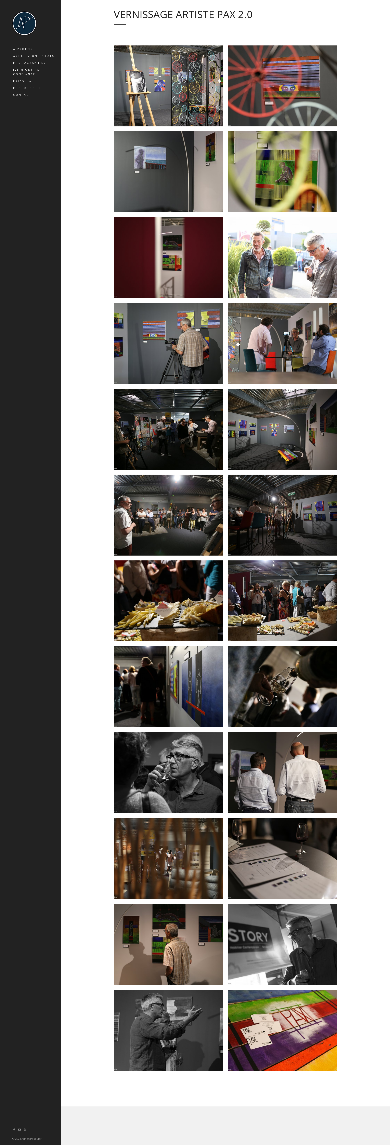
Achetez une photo (34, 56)
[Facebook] (14, 1130)
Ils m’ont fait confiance (28, 72)
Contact (22, 95)
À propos (23, 49)
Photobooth (27, 88)
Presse (20, 81)
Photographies (29, 63)
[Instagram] (20, 1130)
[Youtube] (25, 1130)
